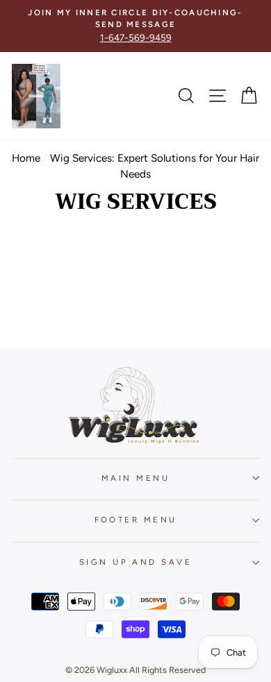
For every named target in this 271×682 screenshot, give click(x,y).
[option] (135, 26)
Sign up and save (135, 562)
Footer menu (136, 520)
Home (26, 157)
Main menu (135, 478)
